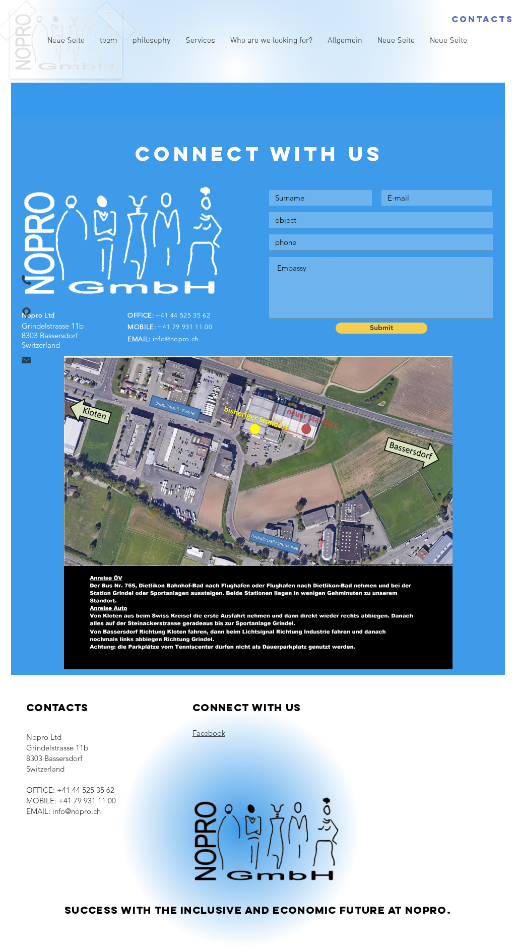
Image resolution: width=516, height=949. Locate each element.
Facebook (208, 733)
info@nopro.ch (176, 339)
